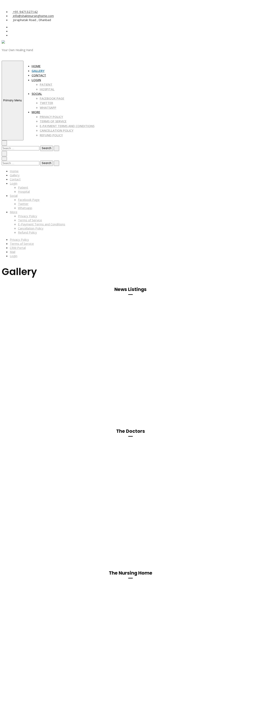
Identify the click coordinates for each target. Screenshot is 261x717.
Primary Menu (12, 100)
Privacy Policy (51, 117)
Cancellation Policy (56, 130)
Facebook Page (52, 98)
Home (36, 66)
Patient (46, 84)
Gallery (38, 71)
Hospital (47, 89)
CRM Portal (18, 248)
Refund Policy (51, 135)
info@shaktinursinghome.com (33, 16)
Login (36, 80)
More (36, 112)
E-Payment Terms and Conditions (67, 126)
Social (37, 94)
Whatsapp (48, 107)
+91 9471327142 (25, 12)
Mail (12, 252)
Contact (39, 75)
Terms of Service (53, 121)
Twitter (46, 103)
